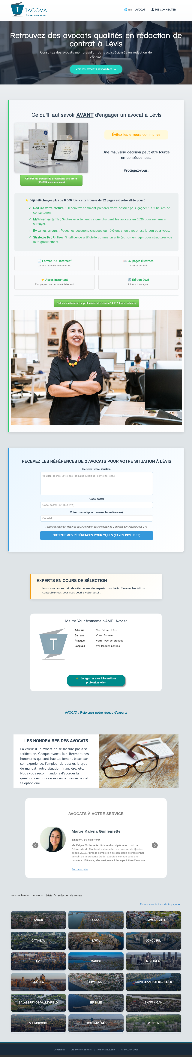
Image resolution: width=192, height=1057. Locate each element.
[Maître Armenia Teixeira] (53, 839)
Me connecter (165, 10)
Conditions (59, 1049)
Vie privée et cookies (81, 1049)
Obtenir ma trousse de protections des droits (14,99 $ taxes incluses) (51, 180)
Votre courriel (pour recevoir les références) (96, 512)
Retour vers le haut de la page (159, 904)
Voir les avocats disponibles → (96, 69)
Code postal (96, 499)
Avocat (140, 10)
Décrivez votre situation (96, 469)
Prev (35, 845)
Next (155, 845)
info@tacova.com (106, 1049)
